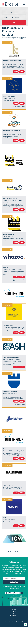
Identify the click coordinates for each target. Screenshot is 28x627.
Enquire (16, 71)
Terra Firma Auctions (9, 96)
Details (22, 71)
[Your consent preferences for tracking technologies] (25, 624)
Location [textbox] (6, 17)
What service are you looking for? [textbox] (11, 12)
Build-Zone (6, 448)
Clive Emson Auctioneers (10, 391)
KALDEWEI (6, 483)
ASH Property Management (11, 357)
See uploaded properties (20, 106)
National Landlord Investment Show (11, 131)
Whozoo (5, 267)
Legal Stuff (15, 615)
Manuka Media (7, 323)
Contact (14, 611)
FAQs (14, 613)
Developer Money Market (10, 198)
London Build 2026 (8, 234)
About (14, 609)
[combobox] (14, 10)
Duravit (5, 517)
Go (14, 22)
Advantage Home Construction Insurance (12, 61)
